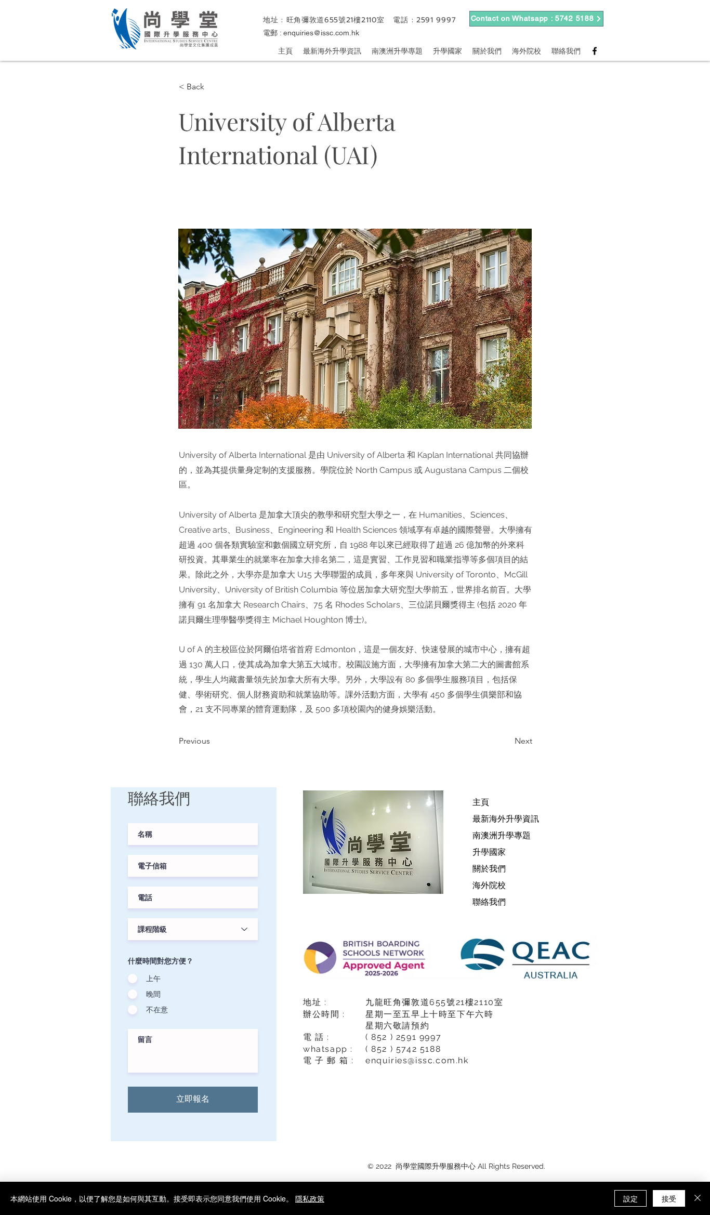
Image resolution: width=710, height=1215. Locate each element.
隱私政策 (309, 1198)
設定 (630, 1198)
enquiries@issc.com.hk (321, 33)
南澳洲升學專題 (501, 835)
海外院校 (489, 885)
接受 (669, 1198)
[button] (213, 86)
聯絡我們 (489, 902)
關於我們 (489, 869)
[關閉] (697, 1198)
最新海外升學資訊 (505, 819)
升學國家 (489, 852)
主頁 (480, 802)
